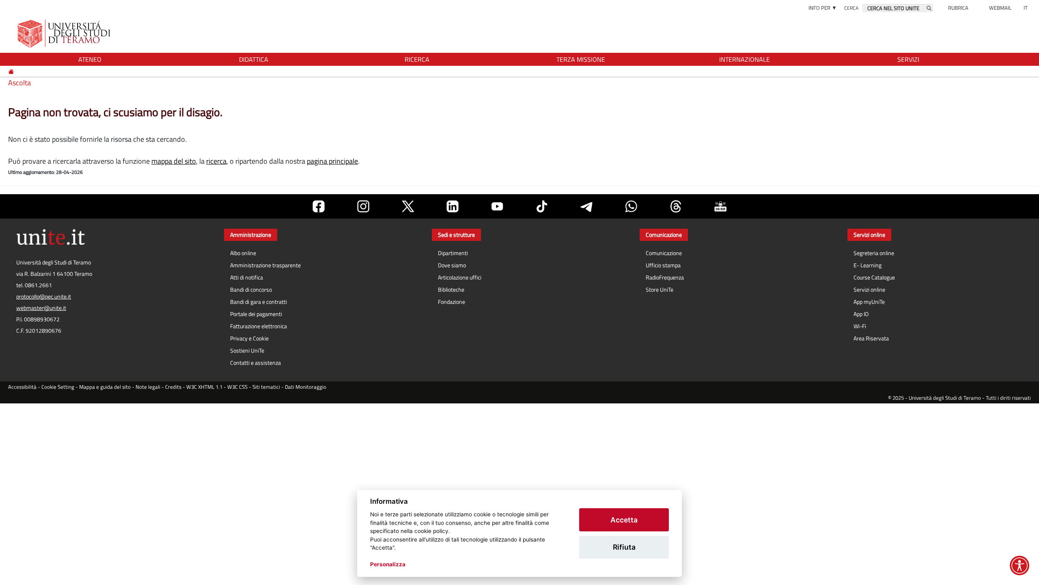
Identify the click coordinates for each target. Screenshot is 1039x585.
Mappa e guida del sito (105, 387)
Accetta (624, 520)
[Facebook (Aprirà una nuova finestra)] (319, 206)
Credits (173, 387)
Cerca (851, 8)
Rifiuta (624, 547)
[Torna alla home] (64, 33)
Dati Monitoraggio (305, 387)
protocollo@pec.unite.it (43, 296)
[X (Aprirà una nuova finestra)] (408, 206)
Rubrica (958, 8)
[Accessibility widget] (1019, 565)
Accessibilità (22, 387)
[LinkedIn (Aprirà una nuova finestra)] (452, 206)
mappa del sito (173, 161)
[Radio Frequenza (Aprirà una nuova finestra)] (720, 206)
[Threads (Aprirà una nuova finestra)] (676, 206)
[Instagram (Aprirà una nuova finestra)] (363, 206)
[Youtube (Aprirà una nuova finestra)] (497, 206)
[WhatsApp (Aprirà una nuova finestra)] (631, 206)
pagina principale (332, 161)
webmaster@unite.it (41, 307)
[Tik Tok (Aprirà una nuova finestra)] (542, 206)
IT (1026, 8)
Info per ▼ (822, 8)
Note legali (148, 387)
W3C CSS (237, 387)
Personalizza (387, 564)
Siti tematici (266, 387)
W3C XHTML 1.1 (204, 387)
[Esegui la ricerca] (929, 8)
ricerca (216, 161)
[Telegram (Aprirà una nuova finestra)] (586, 206)
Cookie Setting (57, 387)
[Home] (11, 71)
